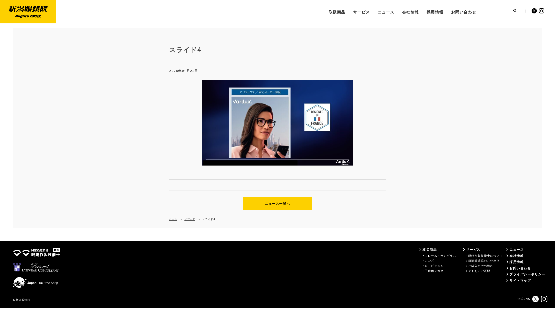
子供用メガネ (434, 271)
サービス (473, 249)
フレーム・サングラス (440, 256)
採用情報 (516, 262)
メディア (189, 219)
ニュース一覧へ (277, 203)
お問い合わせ (520, 268)
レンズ (429, 261)
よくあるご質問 (479, 271)
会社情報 (516, 256)
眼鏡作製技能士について (485, 256)
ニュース (516, 249)
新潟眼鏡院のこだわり (484, 261)
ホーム (173, 219)
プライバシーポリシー (527, 274)
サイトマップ (520, 280)
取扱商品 (430, 249)
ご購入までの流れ (480, 266)
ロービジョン (434, 266)
